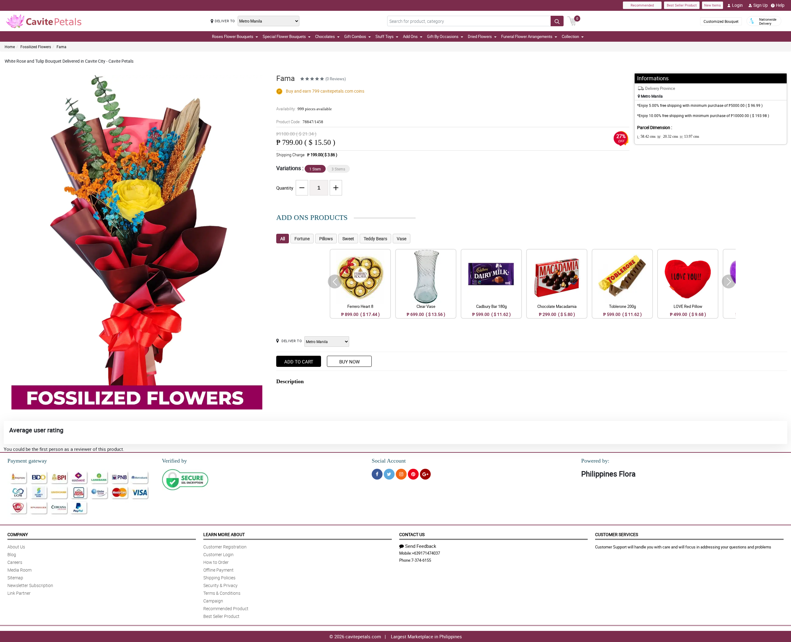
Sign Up (760, 5)
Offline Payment (218, 570)
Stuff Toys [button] (384, 36)
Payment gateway (27, 461)
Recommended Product (225, 608)
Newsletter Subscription (30, 585)
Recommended (642, 5)
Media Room (19, 570)
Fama (61, 46)
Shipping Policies (219, 578)
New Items (712, 5)
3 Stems (338, 168)
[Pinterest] (413, 474)
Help (780, 5)
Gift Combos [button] (355, 36)
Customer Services (616, 534)
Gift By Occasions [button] (443, 36)
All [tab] (282, 238)
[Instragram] (401, 474)
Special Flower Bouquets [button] (284, 36)
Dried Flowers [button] (480, 36)
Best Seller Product (682, 5)
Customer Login (218, 554)
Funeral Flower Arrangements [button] (526, 36)
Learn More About (224, 534)
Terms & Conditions (221, 593)
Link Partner (19, 593)
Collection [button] (570, 36)
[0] (572, 20)
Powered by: (595, 461)
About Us (16, 547)
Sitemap (15, 578)
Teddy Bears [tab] (375, 238)
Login (737, 5)
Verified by (174, 461)
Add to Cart (298, 362)
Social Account (389, 461)
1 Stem (315, 168)
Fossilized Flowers (35, 46)
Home (10, 46)
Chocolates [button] (325, 36)
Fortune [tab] (302, 238)
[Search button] (557, 21)
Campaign (213, 601)
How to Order (216, 562)
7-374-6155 (421, 560)
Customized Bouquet (721, 21)
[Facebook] (377, 474)
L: (646, 136)
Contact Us (412, 534)
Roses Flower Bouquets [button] (232, 36)
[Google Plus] (425, 474)
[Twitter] (389, 474)
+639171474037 (426, 553)
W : (667, 136)
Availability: (304, 108)
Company (17, 534)
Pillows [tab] (326, 238)
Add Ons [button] (410, 36)
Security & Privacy (220, 585)
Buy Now (349, 362)
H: (689, 136)
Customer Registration (225, 547)
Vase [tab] (401, 238)
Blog (11, 554)
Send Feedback (420, 546)
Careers (14, 562)
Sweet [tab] (348, 238)
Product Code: (299, 121)
